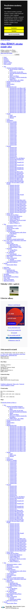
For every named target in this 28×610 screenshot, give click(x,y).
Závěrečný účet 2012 (14, 185)
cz (1, 354)
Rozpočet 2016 (13, 154)
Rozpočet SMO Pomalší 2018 (17, 159)
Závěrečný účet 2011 (14, 186)
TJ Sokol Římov (13, 250)
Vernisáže (12, 259)
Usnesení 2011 (13, 126)
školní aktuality (13, 254)
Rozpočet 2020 (13, 163)
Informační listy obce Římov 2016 (18, 100)
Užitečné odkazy (10, 84)
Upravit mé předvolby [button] (14, 34)
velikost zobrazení (5, 51)
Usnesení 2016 (13, 132)
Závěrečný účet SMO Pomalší (17, 194)
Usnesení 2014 (13, 130)
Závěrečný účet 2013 (14, 188)
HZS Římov (12, 251)
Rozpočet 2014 (13, 147)
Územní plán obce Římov (13, 214)
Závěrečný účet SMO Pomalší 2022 (18, 202)
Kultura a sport (10, 243)
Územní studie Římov (15, 217)
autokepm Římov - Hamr (15, 247)
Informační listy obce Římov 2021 (18, 107)
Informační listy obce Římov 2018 (18, 103)
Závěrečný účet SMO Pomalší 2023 (18, 205)
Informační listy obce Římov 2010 (18, 92)
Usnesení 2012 (13, 127)
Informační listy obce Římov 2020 (18, 105)
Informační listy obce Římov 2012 (18, 94)
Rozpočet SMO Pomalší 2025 (17, 177)
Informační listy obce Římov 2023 (18, 109)
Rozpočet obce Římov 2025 (16, 178)
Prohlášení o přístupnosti (6, 384)
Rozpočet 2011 (13, 151)
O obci (8, 119)
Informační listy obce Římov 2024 (18, 111)
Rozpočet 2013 (13, 148)
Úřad (5, 224)
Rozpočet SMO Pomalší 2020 (17, 165)
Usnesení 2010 (13, 124)
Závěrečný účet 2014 (14, 189)
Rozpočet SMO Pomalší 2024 (17, 175)
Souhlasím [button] (14, 28)
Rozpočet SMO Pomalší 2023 (17, 173)
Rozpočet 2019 (13, 161)
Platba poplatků (7, 64)
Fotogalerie (6, 60)
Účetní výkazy (10, 213)
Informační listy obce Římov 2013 (18, 96)
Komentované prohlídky (15, 260)
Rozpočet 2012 (13, 150)
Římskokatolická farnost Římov (14, 255)
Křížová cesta (13, 116)
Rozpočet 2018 (13, 157)
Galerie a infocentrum (12, 258)
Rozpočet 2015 (13, 152)
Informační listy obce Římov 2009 (18, 90)
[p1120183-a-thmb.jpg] (14, 295)
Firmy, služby (10, 256)
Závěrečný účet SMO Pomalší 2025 (18, 210)
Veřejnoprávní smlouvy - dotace (14, 225)
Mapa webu (3, 53)
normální (14, 51)
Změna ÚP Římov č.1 (15, 219)
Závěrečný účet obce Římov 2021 (18, 200)
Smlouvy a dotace (8, 62)
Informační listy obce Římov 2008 (18, 89)
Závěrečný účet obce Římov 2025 (18, 212)
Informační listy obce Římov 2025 (18, 112)
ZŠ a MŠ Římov (10, 252)
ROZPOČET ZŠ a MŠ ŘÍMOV (17, 158)
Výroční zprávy (10, 235)
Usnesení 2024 (13, 142)
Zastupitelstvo (7, 61)
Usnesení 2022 (13, 139)
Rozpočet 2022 (13, 170)
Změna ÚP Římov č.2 (15, 223)
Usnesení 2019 (13, 123)
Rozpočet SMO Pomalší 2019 (17, 162)
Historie (8, 85)
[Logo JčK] (14, 327)
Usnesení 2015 (13, 131)
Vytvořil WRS (9, 606)
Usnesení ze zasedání (12, 121)
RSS (7, 53)
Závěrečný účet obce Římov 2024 (18, 209)
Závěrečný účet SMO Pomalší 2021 (18, 201)
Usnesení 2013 (13, 128)
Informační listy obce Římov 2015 (18, 99)
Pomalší (5, 263)
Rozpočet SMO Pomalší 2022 (17, 169)
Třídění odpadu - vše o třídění (17, 80)
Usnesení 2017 (13, 134)
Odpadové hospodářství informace (15, 68)
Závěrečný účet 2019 (14, 197)
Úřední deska (10, 227)
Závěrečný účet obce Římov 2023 (18, 206)
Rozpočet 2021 (13, 166)
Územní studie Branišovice (16, 216)
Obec (12, 45)
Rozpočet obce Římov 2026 (16, 179)
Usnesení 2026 (13, 144)
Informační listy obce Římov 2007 (18, 88)
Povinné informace (11, 231)
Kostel (11, 115)
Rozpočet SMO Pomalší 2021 (17, 167)
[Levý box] (14, 305)
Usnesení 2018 (13, 135)
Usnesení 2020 (13, 136)
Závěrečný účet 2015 (14, 190)
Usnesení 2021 (13, 138)
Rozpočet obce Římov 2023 (16, 171)
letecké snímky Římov (12, 264)
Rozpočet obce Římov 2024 (16, 174)
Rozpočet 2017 (13, 155)
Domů (5, 57)
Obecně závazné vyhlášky (13, 228)
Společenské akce (14, 244)
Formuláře (9, 237)
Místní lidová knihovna (15, 246)
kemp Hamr (9, 241)
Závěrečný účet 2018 (14, 196)
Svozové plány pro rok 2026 (16, 72)
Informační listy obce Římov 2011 (18, 93)
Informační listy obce (12, 86)
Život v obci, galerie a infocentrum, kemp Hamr (15, 240)
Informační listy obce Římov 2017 (18, 101)
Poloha (10, 53)
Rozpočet (9, 146)
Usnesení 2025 (13, 143)
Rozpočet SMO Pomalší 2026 (17, 181)
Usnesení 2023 (13, 140)
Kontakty (6, 58)
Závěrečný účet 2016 (14, 192)
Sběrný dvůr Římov (14, 76)
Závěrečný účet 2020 (14, 198)
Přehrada (12, 117)
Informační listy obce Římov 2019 (18, 104)
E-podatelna (9, 229)
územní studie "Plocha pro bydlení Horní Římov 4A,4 (18, 221)
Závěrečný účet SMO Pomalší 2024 (18, 208)
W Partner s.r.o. (15, 608)
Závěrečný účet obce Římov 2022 (18, 204)
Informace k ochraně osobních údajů (15, 239)
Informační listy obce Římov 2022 (18, 108)
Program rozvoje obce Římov (13, 81)
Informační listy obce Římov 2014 (18, 97)
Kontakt (8, 82)
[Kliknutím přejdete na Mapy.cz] (8, 402)
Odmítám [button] (14, 31)
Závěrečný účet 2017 (14, 193)
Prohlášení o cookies (9, 385)
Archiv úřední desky (11, 236)
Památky (9, 113)
